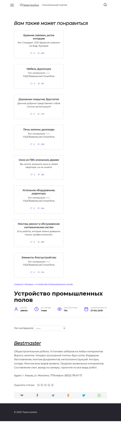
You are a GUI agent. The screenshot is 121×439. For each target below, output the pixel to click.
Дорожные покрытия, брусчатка (39, 99)
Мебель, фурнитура (39, 68)
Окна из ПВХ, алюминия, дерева (39, 160)
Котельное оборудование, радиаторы (39, 192)
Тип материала (23, 328)
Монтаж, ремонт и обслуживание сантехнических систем (39, 226)
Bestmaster (27, 343)
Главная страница (23, 284)
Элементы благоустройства (38, 257)
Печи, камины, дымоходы (38, 129)
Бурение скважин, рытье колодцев (38, 37)
